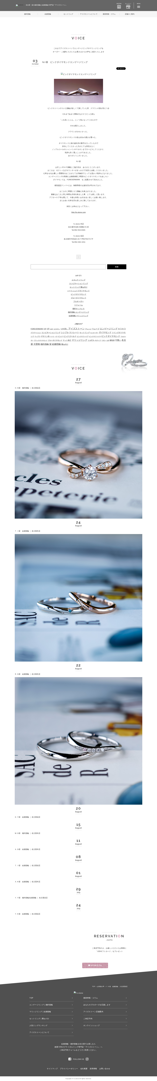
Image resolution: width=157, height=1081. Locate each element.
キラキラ (122, 329)
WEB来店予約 (96, 965)
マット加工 (67, 340)
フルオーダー (78, 301)
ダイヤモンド (105, 332)
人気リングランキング (38, 1025)
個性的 (112, 340)
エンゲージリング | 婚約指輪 (41, 1005)
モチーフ (98, 340)
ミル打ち (91, 340)
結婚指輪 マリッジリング (78, 316)
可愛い (118, 340)
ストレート (74, 332)
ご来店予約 (87, 1019)
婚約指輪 (27, 14)
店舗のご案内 (129, 14)
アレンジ (88, 329)
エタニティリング (78, 280)
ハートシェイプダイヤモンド (78, 291)
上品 (107, 340)
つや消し (64, 329)
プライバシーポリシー (69, 1069)
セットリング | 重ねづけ (39, 1019)
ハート (52, 336)
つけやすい (56, 329)
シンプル (65, 332)
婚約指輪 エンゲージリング (78, 312)
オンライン (128, 3)
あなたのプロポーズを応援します (97, 1005)
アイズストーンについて (89, 14)
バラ (56, 336)
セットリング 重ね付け (78, 287)
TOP (31, 998)
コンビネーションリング (78, 283)
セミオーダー (94, 332)
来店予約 (119, 3)
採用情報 (93, 1069)
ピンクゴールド (69, 336)
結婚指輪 (48, 14)
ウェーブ (95, 329)
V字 (48, 329)
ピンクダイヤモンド (78, 294)
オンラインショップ (91, 1025)
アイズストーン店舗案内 (93, 1012)
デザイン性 (45, 336)
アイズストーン (76, 328)
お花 (51, 329)
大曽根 (36, 344)
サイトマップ (52, 1069)
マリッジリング (79, 340)
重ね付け (64, 344)
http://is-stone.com (78, 212)
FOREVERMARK (37, 329)
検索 (116, 267)
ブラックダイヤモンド (40, 340)
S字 (45, 329)
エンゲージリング (109, 328)
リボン (103, 340)
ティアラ (37, 336)
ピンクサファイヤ (95, 336)
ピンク (60, 336)
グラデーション (36, 332)
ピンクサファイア (83, 336)
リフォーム (78, 305)
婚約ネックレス (78, 309)
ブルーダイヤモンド (78, 298)
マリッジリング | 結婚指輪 (40, 1012)
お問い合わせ (104, 1069)
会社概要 (84, 1069)
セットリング (68, 14)
